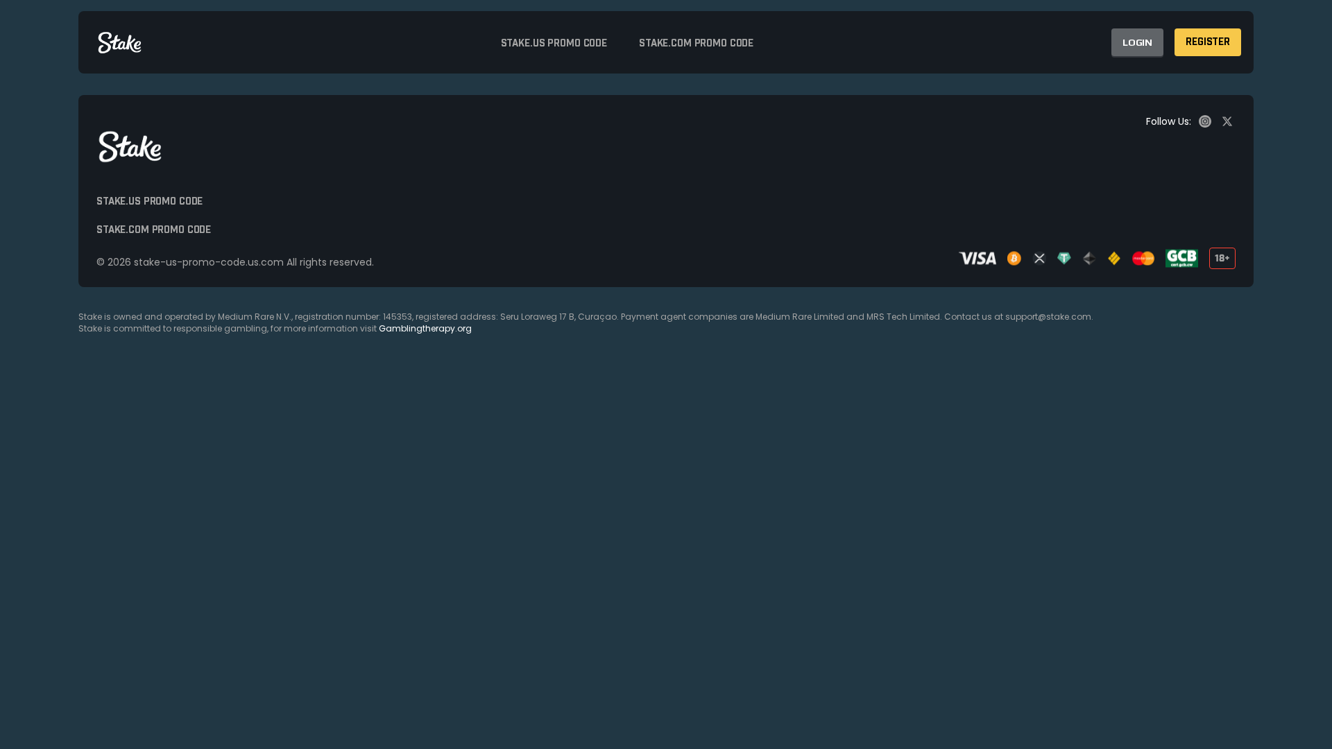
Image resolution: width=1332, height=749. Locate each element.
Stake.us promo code (554, 44)
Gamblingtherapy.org (425, 328)
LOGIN (1137, 42)
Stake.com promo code (696, 44)
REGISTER (1208, 42)
